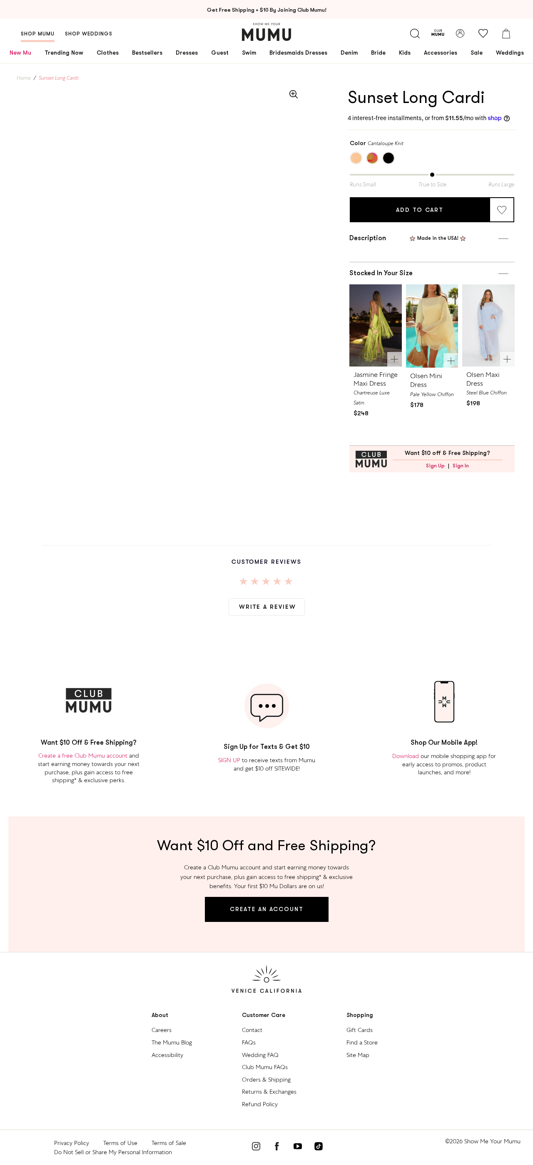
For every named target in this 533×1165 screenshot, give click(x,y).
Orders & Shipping (266, 1079)
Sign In (461, 466)
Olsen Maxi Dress (483, 379)
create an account (267, 909)
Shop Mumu (38, 34)
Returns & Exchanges (269, 1091)
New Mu (20, 52)
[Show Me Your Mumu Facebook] (276, 1147)
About (160, 1015)
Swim (249, 52)
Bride (378, 52)
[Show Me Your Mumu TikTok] (318, 1147)
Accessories (440, 52)
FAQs (249, 1042)
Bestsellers (147, 52)
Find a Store (362, 1042)
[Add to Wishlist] (501, 209)
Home (24, 78)
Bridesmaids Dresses (298, 52)
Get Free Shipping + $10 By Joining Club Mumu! (266, 10)
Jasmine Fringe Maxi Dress (376, 379)
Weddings (510, 52)
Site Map (357, 1055)
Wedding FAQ (260, 1055)
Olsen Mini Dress (426, 380)
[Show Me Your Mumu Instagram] (256, 1147)
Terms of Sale (169, 1143)
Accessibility (167, 1055)
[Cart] (506, 33)
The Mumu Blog (172, 1042)
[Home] (266, 32)
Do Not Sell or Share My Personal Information (113, 1152)
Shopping (359, 1015)
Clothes (108, 52)
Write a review (267, 606)
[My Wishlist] (483, 33)
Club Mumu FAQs (265, 1067)
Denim (349, 52)
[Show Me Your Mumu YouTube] (297, 1147)
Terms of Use (120, 1143)
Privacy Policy (71, 1143)
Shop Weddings (88, 34)
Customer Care (263, 1015)
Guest (220, 52)
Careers (162, 1030)
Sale (477, 52)
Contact (252, 1030)
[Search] (414, 33)
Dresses (187, 52)
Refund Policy (260, 1104)
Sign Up (435, 466)
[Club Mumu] (437, 33)
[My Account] (460, 33)
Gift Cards (359, 1030)
